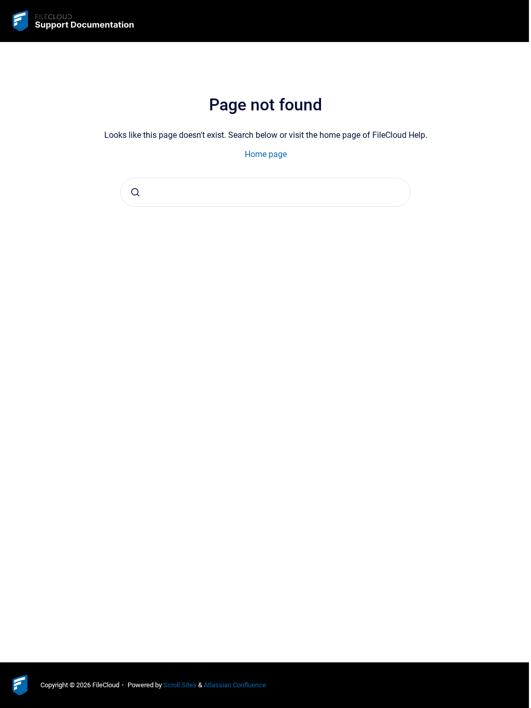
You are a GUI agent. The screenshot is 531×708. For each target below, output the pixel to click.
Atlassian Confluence (235, 685)
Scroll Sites (180, 685)
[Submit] (135, 192)
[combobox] (265, 192)
